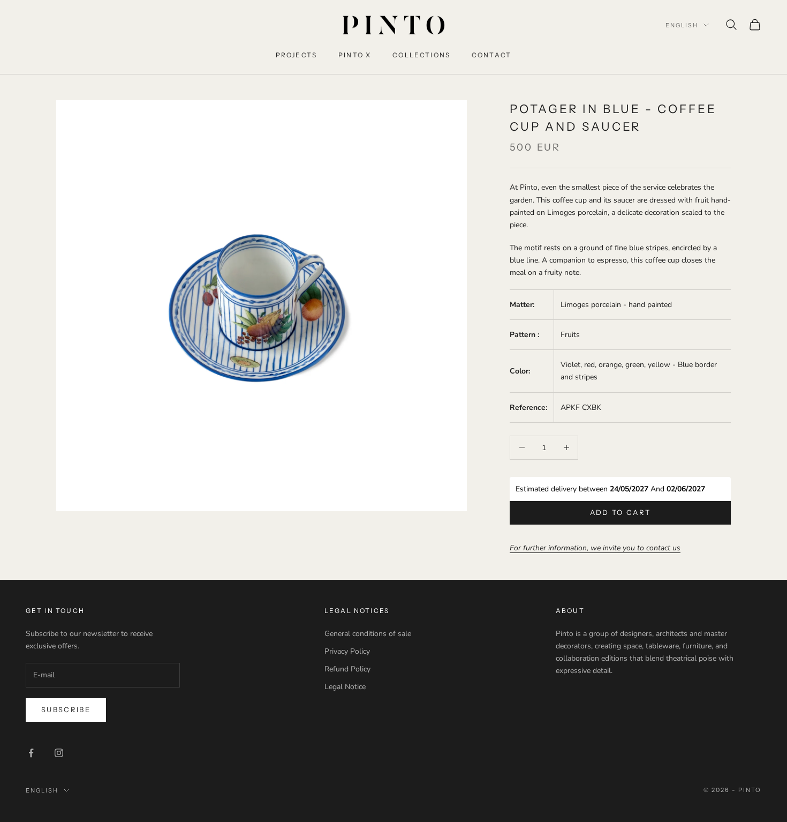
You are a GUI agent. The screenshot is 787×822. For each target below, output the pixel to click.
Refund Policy (347, 669)
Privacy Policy (347, 651)
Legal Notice (345, 687)
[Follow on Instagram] (59, 753)
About (570, 611)
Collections (421, 55)
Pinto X (354, 55)
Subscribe (65, 709)
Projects (296, 55)
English (681, 25)
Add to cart (620, 512)
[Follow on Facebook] (31, 753)
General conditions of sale (367, 634)
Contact (491, 55)
